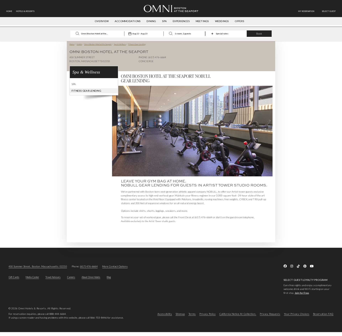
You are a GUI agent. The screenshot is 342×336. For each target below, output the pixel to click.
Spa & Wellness (120, 44)
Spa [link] (164, 21)
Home (71, 44)
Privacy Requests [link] (270, 313)
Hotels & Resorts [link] (25, 11)
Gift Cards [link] (14, 277)
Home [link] (9, 11)
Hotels (79, 44)
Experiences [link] (181, 21)
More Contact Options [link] (115, 266)
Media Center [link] (32, 277)
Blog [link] (109, 277)
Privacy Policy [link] (207, 313)
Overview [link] (102, 21)
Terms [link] (192, 313)
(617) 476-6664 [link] (89, 266)
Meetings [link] (202, 21)
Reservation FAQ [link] (323, 313)
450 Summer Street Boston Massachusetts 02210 (38, 266)
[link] (308, 11)
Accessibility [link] (164, 313)
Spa (74, 84)
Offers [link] (239, 21)
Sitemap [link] (180, 313)
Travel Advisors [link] (53, 277)
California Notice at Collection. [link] (237, 313)
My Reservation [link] (306, 11)
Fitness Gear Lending (137, 44)
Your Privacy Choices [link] (296, 313)
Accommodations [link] (128, 21)
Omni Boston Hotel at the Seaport (98, 44)
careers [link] (71, 277)
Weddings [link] (222, 21)
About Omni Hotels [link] (91, 277)
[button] (329, 11)
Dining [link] (151, 21)
